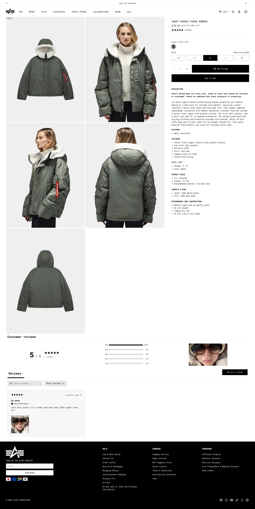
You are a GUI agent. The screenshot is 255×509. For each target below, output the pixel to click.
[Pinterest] (247, 500)
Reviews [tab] (16, 373)
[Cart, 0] (246, 11)
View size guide (241, 52)
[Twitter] (242, 500)
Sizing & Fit (109, 478)
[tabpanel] (127, 410)
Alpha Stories (159, 458)
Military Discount (211, 462)
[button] (208, 355)
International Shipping (114, 474)
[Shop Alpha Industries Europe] (14, 479)
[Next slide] (246, 3)
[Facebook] (221, 500)
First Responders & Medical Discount (220, 466)
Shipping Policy (110, 470)
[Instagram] (226, 500)
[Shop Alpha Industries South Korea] (25, 479)
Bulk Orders (208, 470)
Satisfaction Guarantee (164, 474)
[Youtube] (231, 500)
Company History (160, 454)
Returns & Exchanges (112, 466)
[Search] (233, 11)
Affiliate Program (211, 454)
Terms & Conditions (162, 470)
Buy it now (210, 78)
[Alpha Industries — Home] (10, 11)
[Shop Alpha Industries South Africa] (19, 479)
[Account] (239, 11)
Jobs (154, 478)
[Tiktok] (237, 500)
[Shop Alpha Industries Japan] (8, 479)
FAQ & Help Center (112, 454)
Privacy (106, 482)
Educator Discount (211, 458)
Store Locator (159, 466)
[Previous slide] (7, 3)
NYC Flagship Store (162, 462)
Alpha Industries (21, 500)
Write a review (235, 372)
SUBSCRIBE (30, 472)
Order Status (109, 462)
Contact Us (108, 458)
